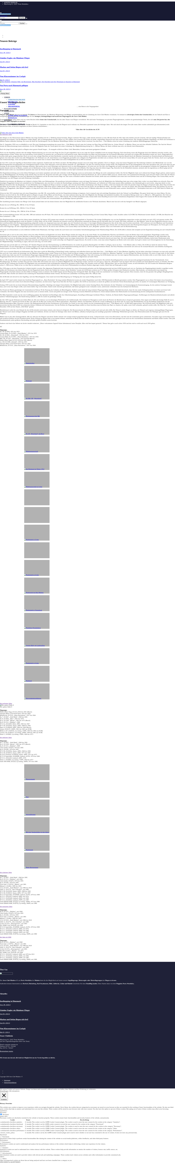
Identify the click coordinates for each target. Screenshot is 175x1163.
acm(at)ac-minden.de (10, 2)
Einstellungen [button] (4, 1091)
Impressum (7, 1080)
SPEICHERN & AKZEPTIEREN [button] (10, 1162)
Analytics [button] (3, 1145)
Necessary (5, 1114)
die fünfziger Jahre (6, 134)
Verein (7, 97)
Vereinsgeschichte (16, 99)
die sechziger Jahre (6, 703)
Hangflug (12, 118)
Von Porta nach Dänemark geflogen (14, 85)
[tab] (87, 134)
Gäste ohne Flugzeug (17, 115)
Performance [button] (4, 1140)
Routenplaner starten (6, 1051)
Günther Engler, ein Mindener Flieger (15, 58)
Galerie (11, 104)
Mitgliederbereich (5, 14)
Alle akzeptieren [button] (14, 1091)
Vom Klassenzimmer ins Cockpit (13, 76)
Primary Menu (5, 93)
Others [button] (2, 1156)
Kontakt (8, 120)
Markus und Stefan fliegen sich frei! (14, 67)
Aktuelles (12, 102)
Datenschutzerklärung (10, 1082)
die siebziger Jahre (6, 737)
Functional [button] (3, 1135)
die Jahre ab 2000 (5, 937)
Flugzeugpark (10, 109)
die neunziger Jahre (6, 906)
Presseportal (14, 106)
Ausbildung (9, 111)
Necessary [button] (3, 1112)
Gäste (6, 113)
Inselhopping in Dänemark (10, 49)
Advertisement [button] (4, 1151)
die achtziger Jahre (6, 872)
